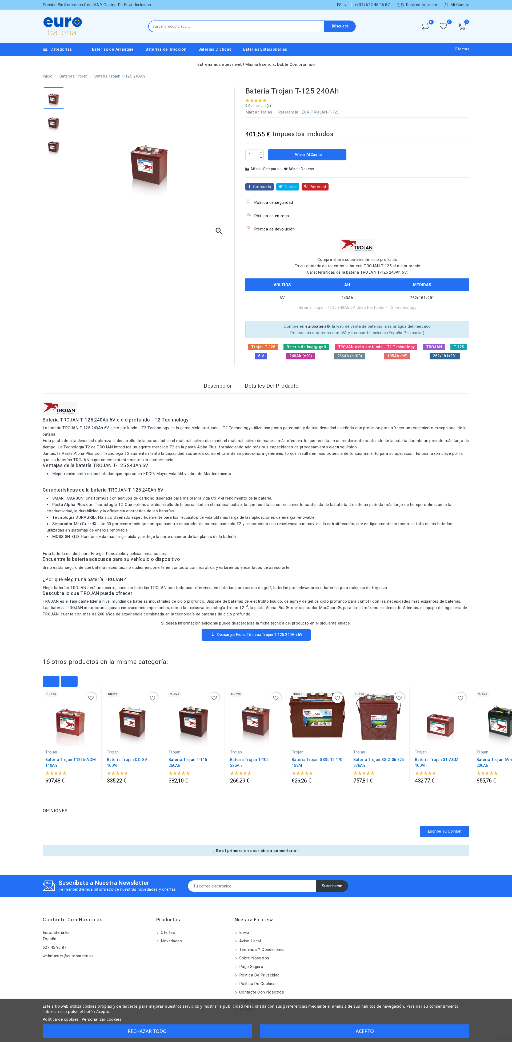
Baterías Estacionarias (265, 49)
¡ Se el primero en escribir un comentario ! (255, 851)
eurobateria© (317, 326)
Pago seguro (250, 967)
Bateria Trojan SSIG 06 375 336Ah (378, 762)
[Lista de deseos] (443, 26)
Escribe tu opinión (444, 831)
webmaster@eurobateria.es (68, 956)
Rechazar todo (147, 1031)
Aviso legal (249, 941)
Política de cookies (257, 984)
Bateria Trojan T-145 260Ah (188, 762)
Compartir (262, 187)
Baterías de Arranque (113, 49)
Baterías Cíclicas (214, 49)
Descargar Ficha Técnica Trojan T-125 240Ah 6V (256, 635)
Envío (243, 932)
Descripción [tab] (218, 386)
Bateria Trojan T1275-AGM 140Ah (70, 762)
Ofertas (462, 49)
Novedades (171, 941)
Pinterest (317, 187)
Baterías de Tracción (166, 49)
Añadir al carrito (308, 154)
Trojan (266, 112)
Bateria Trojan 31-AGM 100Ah (436, 762)
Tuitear (290, 187)
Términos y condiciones (261, 949)
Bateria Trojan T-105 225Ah (249, 762)
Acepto (365, 1031)
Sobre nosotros (253, 958)
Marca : (252, 112)
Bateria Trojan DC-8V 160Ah (127, 762)
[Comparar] (425, 26)
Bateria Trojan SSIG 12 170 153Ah (317, 762)
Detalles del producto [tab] (272, 386)
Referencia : (289, 112)
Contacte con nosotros (73, 919)
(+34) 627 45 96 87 (372, 5)
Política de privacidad (259, 975)
